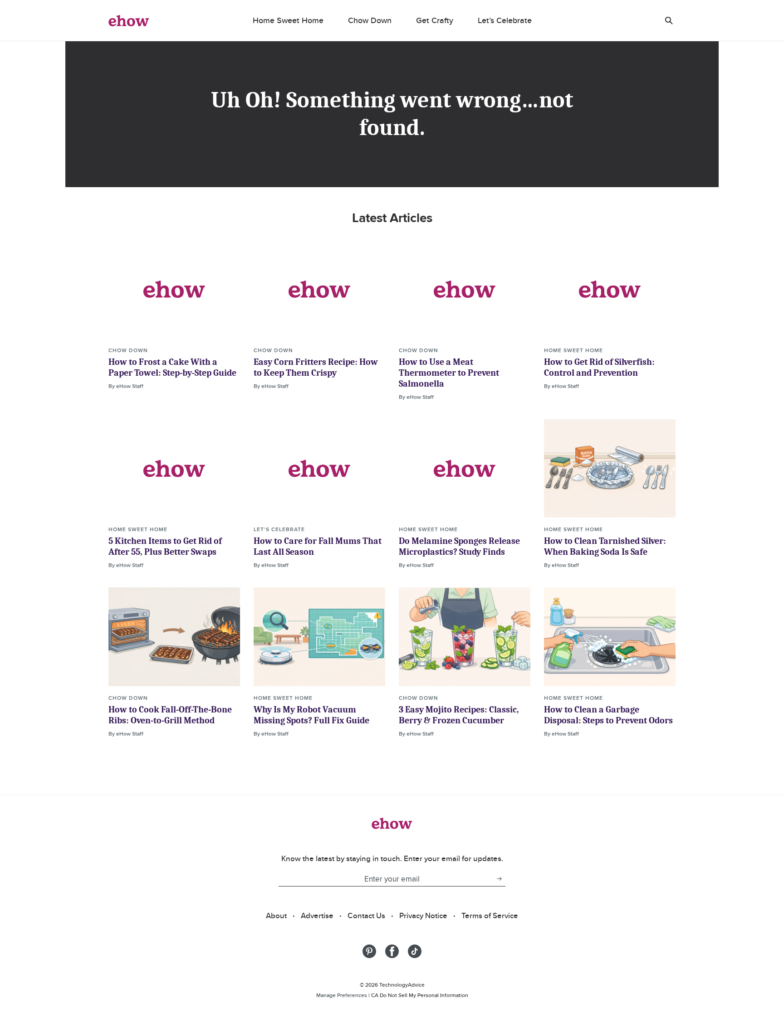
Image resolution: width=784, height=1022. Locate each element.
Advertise (317, 915)
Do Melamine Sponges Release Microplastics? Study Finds (459, 546)
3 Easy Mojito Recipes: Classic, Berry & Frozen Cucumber (459, 715)
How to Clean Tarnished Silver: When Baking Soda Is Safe (605, 546)
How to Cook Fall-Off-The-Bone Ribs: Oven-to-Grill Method (170, 715)
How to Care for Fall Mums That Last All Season (318, 546)
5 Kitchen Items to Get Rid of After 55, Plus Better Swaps (165, 546)
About (276, 915)
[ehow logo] (128, 20)
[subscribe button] (499, 878)
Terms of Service (489, 915)
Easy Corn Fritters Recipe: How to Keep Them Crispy (316, 367)
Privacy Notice (423, 915)
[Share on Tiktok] (414, 951)
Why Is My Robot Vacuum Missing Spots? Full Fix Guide (311, 715)
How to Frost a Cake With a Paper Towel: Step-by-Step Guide (172, 367)
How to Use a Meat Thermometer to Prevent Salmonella (449, 373)
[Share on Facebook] (392, 951)
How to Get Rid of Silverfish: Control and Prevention (599, 367)
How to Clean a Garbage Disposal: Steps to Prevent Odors (608, 715)
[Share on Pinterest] (369, 951)
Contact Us (366, 915)
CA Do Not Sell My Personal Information (419, 995)
